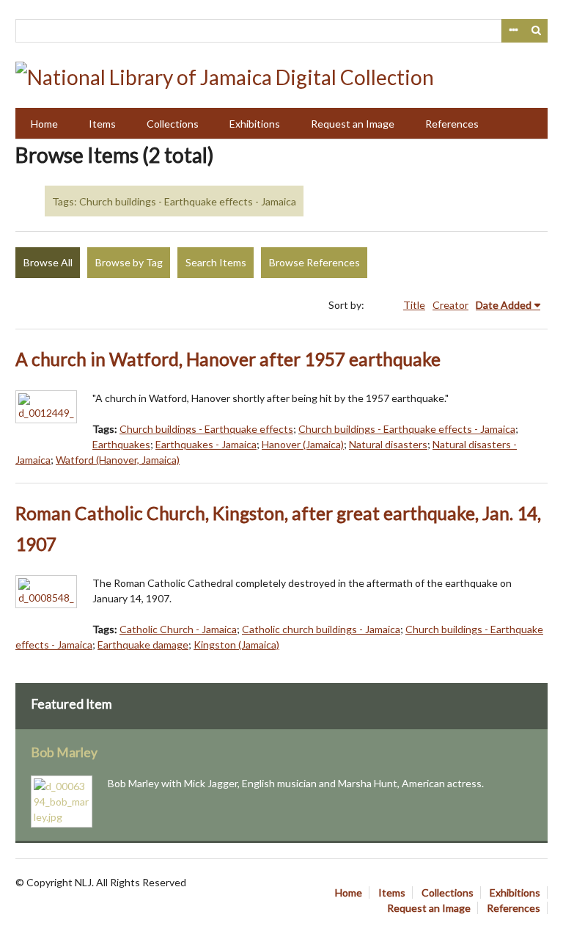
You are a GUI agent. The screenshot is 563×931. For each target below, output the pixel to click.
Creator (450, 305)
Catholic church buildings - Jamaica (321, 629)
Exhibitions (254, 123)
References (452, 123)
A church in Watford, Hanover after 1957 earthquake (228, 359)
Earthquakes (121, 444)
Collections (173, 123)
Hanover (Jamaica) (303, 444)
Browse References (314, 262)
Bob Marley (64, 752)
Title (414, 305)
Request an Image (352, 123)
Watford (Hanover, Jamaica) (118, 459)
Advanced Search (513, 31)
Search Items (215, 262)
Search (536, 31)
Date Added (503, 305)
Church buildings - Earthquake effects (206, 429)
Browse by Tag (129, 262)
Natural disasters (388, 444)
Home (44, 123)
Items (102, 123)
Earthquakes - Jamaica (206, 444)
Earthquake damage (142, 644)
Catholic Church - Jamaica (178, 629)
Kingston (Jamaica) (236, 644)
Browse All (48, 262)
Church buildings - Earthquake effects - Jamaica (406, 429)
